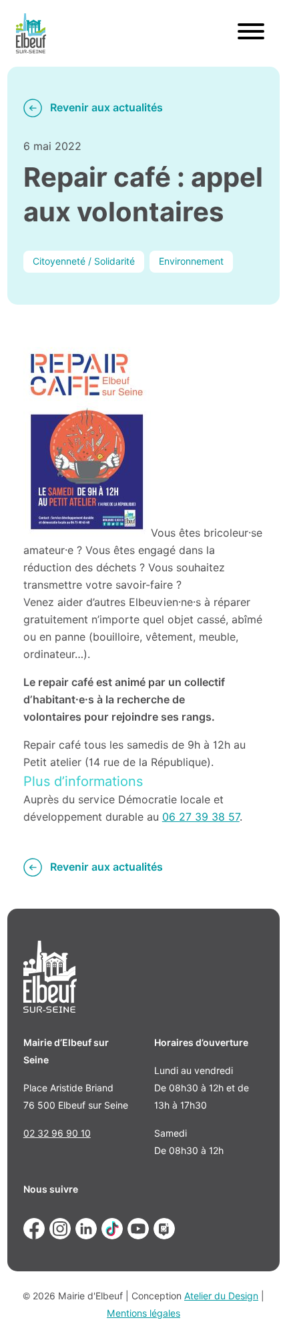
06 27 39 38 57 (201, 817)
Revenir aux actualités (106, 107)
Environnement (191, 261)
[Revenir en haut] (258, 1309)
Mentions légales (143, 1313)
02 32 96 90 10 (57, 1133)
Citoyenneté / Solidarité (84, 261)
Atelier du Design (221, 1296)
